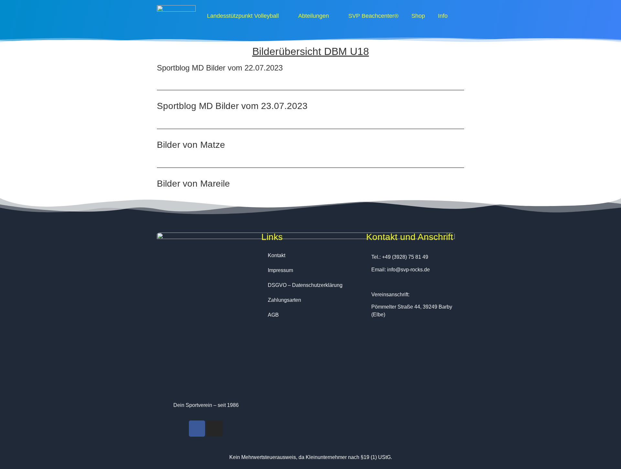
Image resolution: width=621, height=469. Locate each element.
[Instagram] (215, 428)
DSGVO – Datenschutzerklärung (305, 285)
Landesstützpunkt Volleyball (243, 16)
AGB (273, 315)
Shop (418, 16)
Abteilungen (313, 16)
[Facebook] (197, 428)
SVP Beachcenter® (373, 16)
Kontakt (276, 255)
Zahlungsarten (284, 300)
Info (443, 16)
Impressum (280, 270)
